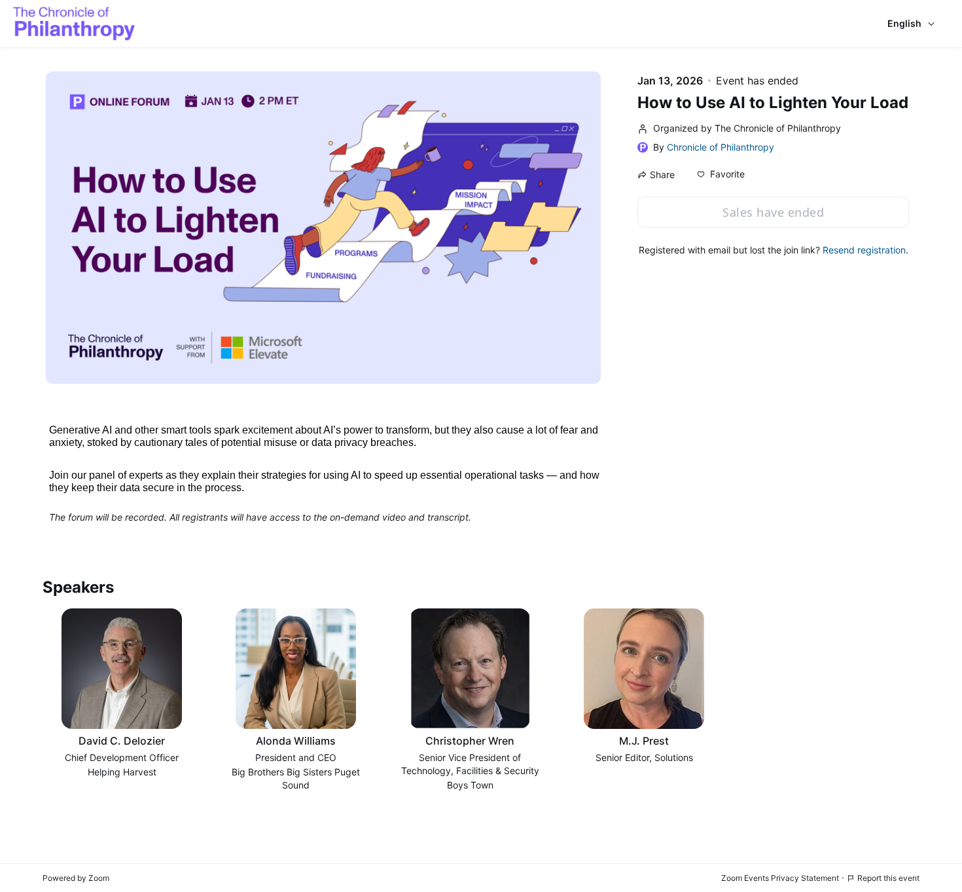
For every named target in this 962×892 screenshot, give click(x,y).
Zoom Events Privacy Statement (780, 878)
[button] (721, 174)
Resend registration (864, 249)
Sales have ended (773, 212)
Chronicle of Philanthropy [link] (720, 147)
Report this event (888, 878)
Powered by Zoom (76, 878)
